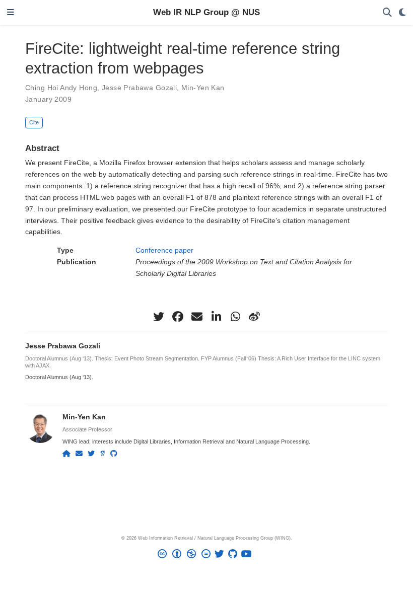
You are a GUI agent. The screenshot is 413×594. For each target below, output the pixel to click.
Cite (34, 122)
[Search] (387, 13)
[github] (234, 555)
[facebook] (177, 316)
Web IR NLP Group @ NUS (206, 12)
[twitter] (158, 316)
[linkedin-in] (216, 316)
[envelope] (196, 316)
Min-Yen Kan (203, 88)
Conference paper (164, 250)
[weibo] (254, 316)
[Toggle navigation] (10, 13)
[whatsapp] (235, 316)
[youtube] (248, 555)
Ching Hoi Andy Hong (61, 88)
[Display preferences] (402, 13)
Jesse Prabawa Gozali (139, 88)
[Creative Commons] (186, 555)
